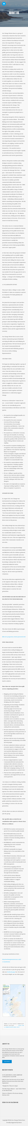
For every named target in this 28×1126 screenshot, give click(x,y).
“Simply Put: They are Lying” (10, 1086)
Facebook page (11, 972)
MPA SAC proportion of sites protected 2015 (14, 636)
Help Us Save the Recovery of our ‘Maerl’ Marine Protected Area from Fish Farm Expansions (13, 1081)
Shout (20, 1122)
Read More (7, 1061)
